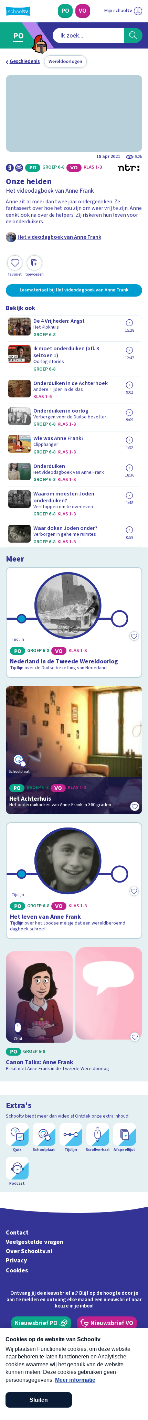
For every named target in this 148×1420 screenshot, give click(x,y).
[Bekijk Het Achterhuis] (74, 750)
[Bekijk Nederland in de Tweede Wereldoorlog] (74, 622)
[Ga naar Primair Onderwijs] (20, 35)
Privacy (16, 1260)
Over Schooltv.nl (29, 1251)
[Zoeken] (133, 35)
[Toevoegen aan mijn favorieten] (133, 635)
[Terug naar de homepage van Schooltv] (18, 11)
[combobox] (88, 35)
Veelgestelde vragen (34, 1242)
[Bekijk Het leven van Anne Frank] (74, 880)
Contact (17, 1232)
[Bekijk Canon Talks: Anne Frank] (74, 1010)
